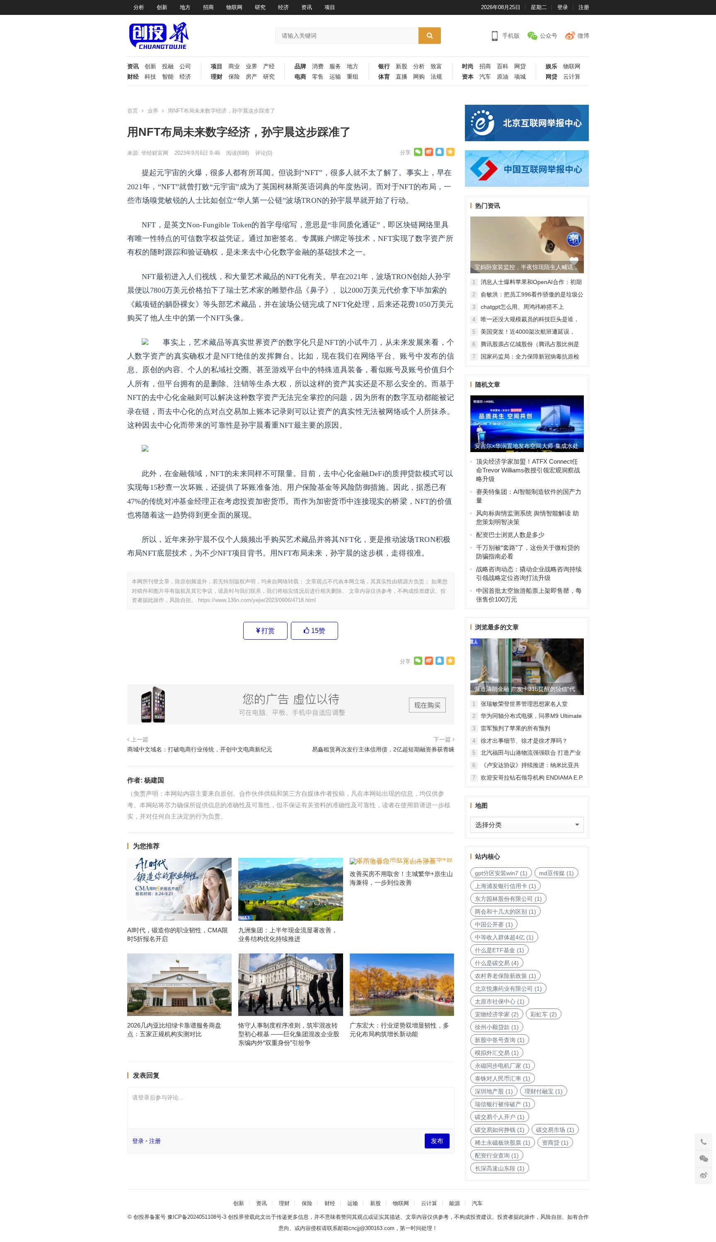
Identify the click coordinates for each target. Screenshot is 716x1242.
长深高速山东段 (500, 1168)
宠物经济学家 (497, 1014)
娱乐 (551, 66)
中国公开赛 (494, 924)
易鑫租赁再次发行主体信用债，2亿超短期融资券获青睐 (383, 749)
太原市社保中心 (500, 1001)
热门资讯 (487, 205)
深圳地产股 (494, 1091)
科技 (150, 77)
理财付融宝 (544, 1091)
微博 (583, 35)
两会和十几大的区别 (505, 911)
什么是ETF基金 (499, 950)
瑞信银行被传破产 (502, 1104)
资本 (468, 77)
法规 (436, 77)
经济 (283, 7)
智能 (168, 77)
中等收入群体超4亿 (504, 937)
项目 (329, 7)
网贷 (520, 66)
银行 (384, 66)
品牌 (300, 66)
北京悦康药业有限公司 (508, 988)
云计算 (572, 77)
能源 (454, 1203)
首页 (132, 111)
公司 (185, 66)
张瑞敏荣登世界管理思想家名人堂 (524, 703)
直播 (401, 77)
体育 (384, 77)
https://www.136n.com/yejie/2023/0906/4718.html (257, 600)
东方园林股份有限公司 (508, 898)
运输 (335, 77)
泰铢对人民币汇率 (502, 1078)
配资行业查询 (497, 1155)
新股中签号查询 (500, 1040)
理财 (217, 77)
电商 (300, 77)
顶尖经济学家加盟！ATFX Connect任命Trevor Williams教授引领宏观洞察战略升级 (528, 470)
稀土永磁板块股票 (502, 1142)
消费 (318, 66)
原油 (502, 77)
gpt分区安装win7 (501, 873)
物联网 (234, 7)
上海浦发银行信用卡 (505, 886)
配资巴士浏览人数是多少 (510, 534)
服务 (335, 66)
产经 (269, 66)
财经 (133, 77)
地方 (185, 7)
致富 (436, 66)
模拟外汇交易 (497, 1052)
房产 (251, 77)
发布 (437, 1140)
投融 (168, 66)
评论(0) (263, 153)
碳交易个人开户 (500, 1117)
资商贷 (555, 1142)
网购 (419, 77)
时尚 (468, 66)
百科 (502, 66)
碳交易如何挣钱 (500, 1129)
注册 (583, 7)
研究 (260, 7)
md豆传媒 (556, 873)
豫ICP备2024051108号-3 (197, 1217)
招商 (208, 7)
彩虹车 (543, 1014)
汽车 (485, 77)
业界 (251, 66)
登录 (562, 7)
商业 (234, 66)
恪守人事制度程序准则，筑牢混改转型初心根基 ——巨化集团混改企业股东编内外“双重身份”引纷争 (288, 1034)
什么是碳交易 (497, 963)
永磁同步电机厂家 (502, 1065)
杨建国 (154, 780)
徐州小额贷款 (497, 1027)
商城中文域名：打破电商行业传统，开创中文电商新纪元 (199, 749)
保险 (234, 77)
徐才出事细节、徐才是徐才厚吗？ (524, 740)
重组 (352, 77)
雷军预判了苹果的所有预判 (515, 728)
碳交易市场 (555, 1129)
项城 (520, 77)
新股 (401, 66)
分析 (138, 7)
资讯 (306, 7)
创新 (162, 7)
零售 (318, 77)
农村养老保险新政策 (505, 975)
